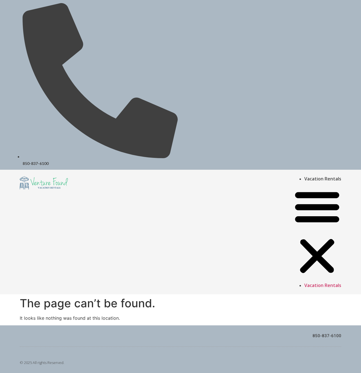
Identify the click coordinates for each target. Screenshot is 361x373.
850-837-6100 (326, 335)
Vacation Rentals (322, 179)
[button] (317, 232)
